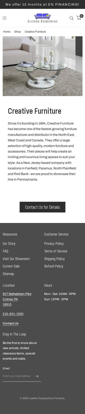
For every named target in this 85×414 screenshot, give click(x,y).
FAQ (5, 251)
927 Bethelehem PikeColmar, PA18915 (17, 299)
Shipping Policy (54, 258)
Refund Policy (53, 266)
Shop (17, 31)
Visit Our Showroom (16, 258)
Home (6, 31)
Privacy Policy (54, 243)
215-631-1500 (13, 313)
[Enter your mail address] (37, 376)
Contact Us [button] (11, 323)
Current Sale (11, 266)
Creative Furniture (35, 31)
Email (6, 368)
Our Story (9, 243)
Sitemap (8, 273)
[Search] (71, 18)
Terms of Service (55, 251)
